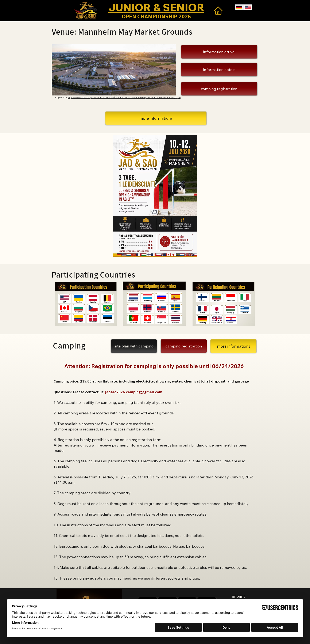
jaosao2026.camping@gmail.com (133, 391)
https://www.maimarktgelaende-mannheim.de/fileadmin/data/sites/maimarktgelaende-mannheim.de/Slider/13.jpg (124, 97)
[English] (248, 7)
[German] (239, 7)
